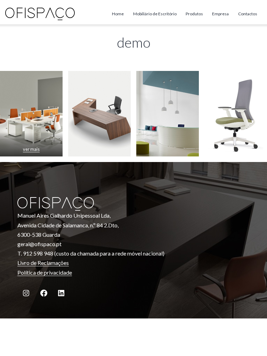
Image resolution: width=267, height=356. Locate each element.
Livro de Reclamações (43, 262)
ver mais (31, 149)
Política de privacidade (44, 272)
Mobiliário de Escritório (155, 13)
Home (118, 13)
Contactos (247, 13)
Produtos (194, 13)
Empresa (220, 13)
